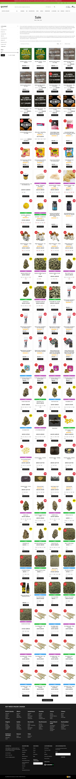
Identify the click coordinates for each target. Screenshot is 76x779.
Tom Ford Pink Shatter (26, 459)
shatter (73, 27)
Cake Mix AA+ (26, 301)
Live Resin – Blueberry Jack (26, 216)
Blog (34, 756)
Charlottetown (52, 725)
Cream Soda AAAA (26, 401)
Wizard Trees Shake (69, 597)
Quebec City (19, 725)
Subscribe (63, 757)
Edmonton (18, 713)
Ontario (52, 711)
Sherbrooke (19, 727)
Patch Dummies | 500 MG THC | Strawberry (40, 161)
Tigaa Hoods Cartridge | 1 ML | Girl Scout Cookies (54, 327)
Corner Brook (63, 728)
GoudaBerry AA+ (69, 401)
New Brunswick (43, 722)
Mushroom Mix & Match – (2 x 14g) (69, 62)
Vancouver (7, 713)
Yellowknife (7, 737)
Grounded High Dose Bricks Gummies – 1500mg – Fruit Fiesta (69, 133)
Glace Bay (29, 728)
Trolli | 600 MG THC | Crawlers (69, 161)
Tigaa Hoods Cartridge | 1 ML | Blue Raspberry (25, 351)
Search (54, 7)
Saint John (40, 725)
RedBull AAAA (55, 515)
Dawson (29, 737)
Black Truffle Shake (69, 543)
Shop (38, 20)
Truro (29, 726)
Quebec (18, 722)
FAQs (34, 752)
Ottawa (51, 718)
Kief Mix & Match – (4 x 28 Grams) (25, 62)
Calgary (18, 714)
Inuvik (6, 738)
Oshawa (63, 711)
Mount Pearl (63, 726)
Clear (21, 438)
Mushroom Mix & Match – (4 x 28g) (40, 86)
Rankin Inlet (19, 737)
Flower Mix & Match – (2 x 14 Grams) (54, 86)
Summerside (52, 726)
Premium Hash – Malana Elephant (69, 458)
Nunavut (23, 765)
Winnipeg (40, 713)
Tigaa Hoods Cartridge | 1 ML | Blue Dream (69, 300)
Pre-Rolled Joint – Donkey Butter (25, 657)
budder (66, 27)
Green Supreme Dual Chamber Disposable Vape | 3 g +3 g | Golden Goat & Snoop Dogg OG (54, 352)
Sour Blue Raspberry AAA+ (40, 543)
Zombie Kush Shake (25, 623)
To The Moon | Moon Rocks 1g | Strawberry (69, 378)
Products (2, 44)
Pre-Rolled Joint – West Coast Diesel (69, 687)
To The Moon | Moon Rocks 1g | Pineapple (40, 378)
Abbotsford (7, 718)
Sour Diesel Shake (40, 597)
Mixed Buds (54, 428)
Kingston (7, 722)
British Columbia (9, 711)
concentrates (51, 36)
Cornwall (51, 730)
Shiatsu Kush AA (69, 515)
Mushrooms (3, 42)
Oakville (6, 728)
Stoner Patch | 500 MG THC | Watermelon (55, 161)
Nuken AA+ (25, 515)
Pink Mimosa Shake (69, 570)
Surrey (6, 717)
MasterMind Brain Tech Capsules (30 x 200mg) (69, 214)
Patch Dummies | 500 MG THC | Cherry (25, 161)
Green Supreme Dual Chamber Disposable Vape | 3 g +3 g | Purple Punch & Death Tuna (69, 352)
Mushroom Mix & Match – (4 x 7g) (25, 86)
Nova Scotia (31, 722)
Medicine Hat (19, 717)
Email (56, 751)
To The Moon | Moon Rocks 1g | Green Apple (26, 378)
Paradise (62, 727)
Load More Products (47, 700)
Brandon (40, 714)
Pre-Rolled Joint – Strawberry (55, 687)
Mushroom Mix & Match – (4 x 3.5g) (54, 62)
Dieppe (40, 727)
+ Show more (3, 46)
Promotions (35, 754)
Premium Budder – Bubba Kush (54, 186)
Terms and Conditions (48, 756)
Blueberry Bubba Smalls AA (54, 274)
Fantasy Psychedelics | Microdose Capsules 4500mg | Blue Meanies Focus (55, 215)
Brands (2, 31)
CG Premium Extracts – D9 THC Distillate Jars (26, 184)
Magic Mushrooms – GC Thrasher (40, 244)
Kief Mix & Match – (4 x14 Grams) (40, 62)
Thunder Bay (7, 726)
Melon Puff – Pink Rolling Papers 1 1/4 (40, 133)
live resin (69, 27)
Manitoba (41, 711)
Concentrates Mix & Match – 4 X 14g (69, 109)
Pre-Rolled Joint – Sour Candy (26, 687)
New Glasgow (30, 727)
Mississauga (63, 717)
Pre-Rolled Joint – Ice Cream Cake (54, 657)
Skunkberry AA (26, 543)
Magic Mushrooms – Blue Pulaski (25, 244)
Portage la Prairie (42, 718)
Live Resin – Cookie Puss (40, 216)
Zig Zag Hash (69, 486)
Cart (45, 752)
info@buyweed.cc (12, 757)
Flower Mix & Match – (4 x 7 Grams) (25, 109)
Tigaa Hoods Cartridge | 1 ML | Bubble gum (25, 327)
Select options (25, 91)
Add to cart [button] (26, 166)
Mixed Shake (55, 568)
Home (35, 20)
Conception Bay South (65, 725)
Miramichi (40, 728)
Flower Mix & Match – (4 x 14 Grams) (40, 109)
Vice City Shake (54, 597)
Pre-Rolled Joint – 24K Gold (40, 627)
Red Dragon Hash (55, 486)
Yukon (23, 767)
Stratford (51, 728)
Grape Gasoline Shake (40, 570)
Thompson (41, 717)
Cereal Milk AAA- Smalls (54, 301)
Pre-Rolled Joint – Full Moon (40, 657)
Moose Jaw (30, 717)
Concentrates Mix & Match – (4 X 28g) (26, 133)
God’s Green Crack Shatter (69, 430)
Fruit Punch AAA (54, 401)
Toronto (51, 713)
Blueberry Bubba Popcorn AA (40, 274)
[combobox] (38, 763)
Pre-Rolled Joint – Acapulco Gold (55, 627)
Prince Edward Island (25, 760)
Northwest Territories (26, 770)
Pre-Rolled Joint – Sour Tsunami (40, 687)
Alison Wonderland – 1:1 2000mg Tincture (26, 596)
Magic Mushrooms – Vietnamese (69, 244)
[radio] (36, 139)
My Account (46, 748)
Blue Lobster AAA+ (69, 273)
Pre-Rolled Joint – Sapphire (69, 657)
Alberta (18, 711)
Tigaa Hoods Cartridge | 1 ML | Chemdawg (40, 327)
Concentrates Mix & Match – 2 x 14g (55, 109)
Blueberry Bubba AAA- (26, 273)
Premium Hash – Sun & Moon (26, 487)
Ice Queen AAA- (25, 429)
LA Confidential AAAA (40, 429)
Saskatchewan (31, 711)
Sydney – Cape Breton (31, 725)
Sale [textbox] (37, 763)
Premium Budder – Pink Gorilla (69, 186)
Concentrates (3, 38)
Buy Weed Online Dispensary (10, 776)
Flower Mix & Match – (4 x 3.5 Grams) (69, 86)
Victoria (6, 714)
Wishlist (45, 754)
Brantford (7, 725)
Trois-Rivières (19, 728)
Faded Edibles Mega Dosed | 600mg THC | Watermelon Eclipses (54, 133)
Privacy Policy (46, 758)
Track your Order (47, 750)
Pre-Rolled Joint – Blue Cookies (69, 627)
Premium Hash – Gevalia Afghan (40, 458)
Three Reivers (52, 729)
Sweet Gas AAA (54, 543)
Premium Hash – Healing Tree (54, 458)
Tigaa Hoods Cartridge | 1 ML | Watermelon (69, 327)
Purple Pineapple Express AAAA (40, 516)
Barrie (62, 714)
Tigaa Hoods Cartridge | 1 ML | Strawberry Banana (40, 351)
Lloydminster (30, 718)
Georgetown (7, 727)
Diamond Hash (40, 486)
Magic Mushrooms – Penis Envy (54, 244)
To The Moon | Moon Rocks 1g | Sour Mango (55, 378)
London (51, 717)
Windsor (62, 713)
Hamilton (51, 714)
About (34, 750)
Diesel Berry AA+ (40, 401)
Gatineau (18, 726)
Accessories (3, 29)
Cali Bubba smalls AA (40, 301)
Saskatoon (29, 713)
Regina (29, 714)
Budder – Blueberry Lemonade (40, 186)
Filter (3, 55)
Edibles (2, 40)
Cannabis (2, 33)
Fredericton (41, 726)
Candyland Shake (26, 570)
